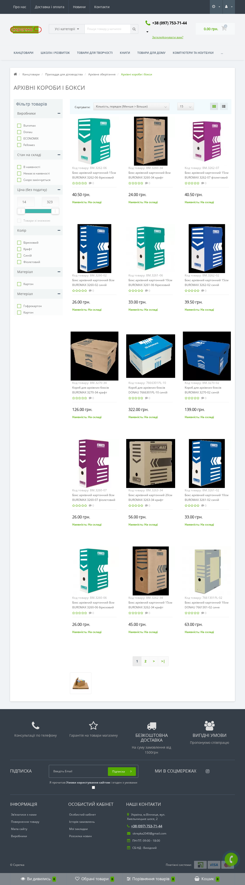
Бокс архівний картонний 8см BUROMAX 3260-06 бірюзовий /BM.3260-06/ (93, 607)
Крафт (27, 249)
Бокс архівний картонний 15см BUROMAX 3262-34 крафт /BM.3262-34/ (150, 607)
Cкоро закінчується (36, 180)
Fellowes (29, 145)
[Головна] (15, 74)
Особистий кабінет (82, 814)
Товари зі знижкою (36, 220)
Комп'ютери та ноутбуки (193, 53)
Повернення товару (25, 822)
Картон (28, 284)
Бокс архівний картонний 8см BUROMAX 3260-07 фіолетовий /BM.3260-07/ (93, 500)
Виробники (19, 836)
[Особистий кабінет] (229, 6)
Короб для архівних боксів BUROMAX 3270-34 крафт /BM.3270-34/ (90, 392)
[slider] (21, 211)
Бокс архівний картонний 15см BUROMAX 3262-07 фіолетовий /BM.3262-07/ (206, 177)
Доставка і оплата (49, 7)
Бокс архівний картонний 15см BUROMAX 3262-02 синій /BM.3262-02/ (206, 285)
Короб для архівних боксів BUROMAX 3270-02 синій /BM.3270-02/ (203, 392)
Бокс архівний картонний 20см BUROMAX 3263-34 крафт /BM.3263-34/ (150, 500)
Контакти (102, 7)
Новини (79, 7)
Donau (27, 132)
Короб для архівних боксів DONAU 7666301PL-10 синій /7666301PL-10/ (147, 392)
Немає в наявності (36, 173)
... (222, 53)
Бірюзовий (31, 243)
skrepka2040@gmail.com (149, 833)
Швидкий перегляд (94, 140)
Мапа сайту (19, 829)
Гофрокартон (32, 306)
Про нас (19, 7)
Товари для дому (151, 53)
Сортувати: (82, 107)
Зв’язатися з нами (24, 814)
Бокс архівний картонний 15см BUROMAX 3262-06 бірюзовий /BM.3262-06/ (94, 177)
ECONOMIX (31, 138)
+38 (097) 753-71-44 (146, 826)
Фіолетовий (31, 262)
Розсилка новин (80, 836)
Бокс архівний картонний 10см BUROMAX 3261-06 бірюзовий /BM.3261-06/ (150, 285)
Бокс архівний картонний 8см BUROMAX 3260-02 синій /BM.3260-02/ (93, 285)
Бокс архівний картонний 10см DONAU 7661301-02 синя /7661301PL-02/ (206, 607)
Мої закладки (78, 829)
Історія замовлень (82, 822)
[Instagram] (206, 770)
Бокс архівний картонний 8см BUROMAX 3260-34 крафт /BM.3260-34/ (149, 177)
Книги (125, 53)
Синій (27, 255)
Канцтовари (23, 53)
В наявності (31, 167)
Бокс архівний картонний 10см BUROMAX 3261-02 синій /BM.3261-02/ (206, 500)
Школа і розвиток (55, 53)
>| (163, 661)
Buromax (29, 125)
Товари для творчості (95, 53)
